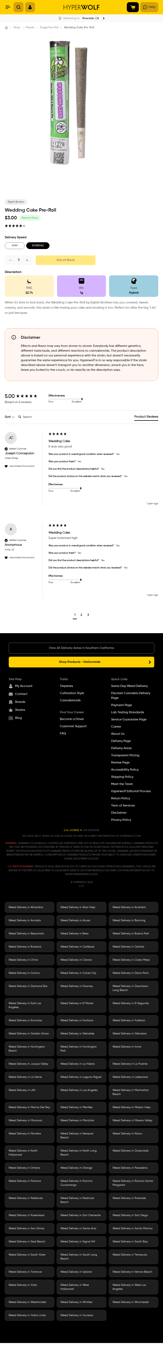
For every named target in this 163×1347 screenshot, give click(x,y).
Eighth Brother (16, 202)
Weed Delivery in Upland (76, 1271)
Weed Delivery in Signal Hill (77, 1241)
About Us (117, 734)
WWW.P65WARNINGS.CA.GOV (81, 874)
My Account (23, 686)
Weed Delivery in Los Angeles (79, 1090)
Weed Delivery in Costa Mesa (131, 959)
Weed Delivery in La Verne (25, 1077)
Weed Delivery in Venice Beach (132, 1271)
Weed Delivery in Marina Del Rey (29, 1107)
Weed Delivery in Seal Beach (27, 1241)
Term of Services (123, 805)
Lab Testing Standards (127, 712)
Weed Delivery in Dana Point (131, 973)
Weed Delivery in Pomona (25, 1181)
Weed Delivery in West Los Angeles (129, 1287)
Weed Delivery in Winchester (131, 1302)
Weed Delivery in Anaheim (129, 907)
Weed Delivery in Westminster (27, 1302)
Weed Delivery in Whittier (76, 1302)
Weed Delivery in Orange (76, 1167)
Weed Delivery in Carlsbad (77, 946)
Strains (20, 710)
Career (116, 726)
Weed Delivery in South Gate (27, 1254)
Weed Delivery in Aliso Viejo (77, 907)
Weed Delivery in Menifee (76, 1107)
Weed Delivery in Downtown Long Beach (130, 988)
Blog (18, 718)
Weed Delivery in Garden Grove (29, 1033)
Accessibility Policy (125, 769)
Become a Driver (72, 719)
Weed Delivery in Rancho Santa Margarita (133, 1183)
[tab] (146, 418)
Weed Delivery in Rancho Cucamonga (76, 1183)
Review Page (120, 762)
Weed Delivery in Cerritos (128, 946)
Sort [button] (8, 417)
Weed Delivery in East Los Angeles (25, 1005)
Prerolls (30, 27)
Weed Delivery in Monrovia (25, 1120)
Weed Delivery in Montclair (77, 1120)
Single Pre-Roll (49, 27)
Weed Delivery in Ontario (24, 1167)
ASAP (15, 245)
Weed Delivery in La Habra (77, 1063)
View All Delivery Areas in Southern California (81, 648)
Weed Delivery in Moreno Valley (132, 1120)
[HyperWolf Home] (81, 7)
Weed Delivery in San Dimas (26, 1228)
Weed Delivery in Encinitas (25, 1020)
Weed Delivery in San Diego (130, 1215)
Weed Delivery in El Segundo (131, 1003)
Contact (21, 694)
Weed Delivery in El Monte (76, 1003)
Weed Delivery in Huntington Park (78, 1048)
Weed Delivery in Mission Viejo (131, 1107)
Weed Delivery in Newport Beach (76, 1135)
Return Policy (120, 798)
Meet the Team (122, 784)
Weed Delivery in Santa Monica (132, 1228)
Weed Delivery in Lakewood (130, 1077)
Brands (20, 702)
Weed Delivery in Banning (129, 920)
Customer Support (73, 726)
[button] (75, 615)
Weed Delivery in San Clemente (80, 1215)
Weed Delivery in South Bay (130, 1241)
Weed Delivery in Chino (23, 959)
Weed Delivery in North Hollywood (23, 1152)
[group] (26, 396)
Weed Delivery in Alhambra (26, 907)
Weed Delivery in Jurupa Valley (28, 1063)
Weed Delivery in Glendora (130, 1033)
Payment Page (121, 705)
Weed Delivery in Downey (76, 986)
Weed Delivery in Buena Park (131, 933)
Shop (17, 27)
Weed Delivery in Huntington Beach (27, 1048)
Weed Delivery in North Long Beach (78, 1152)
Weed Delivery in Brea (74, 933)
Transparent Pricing (125, 755)
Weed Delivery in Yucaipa (76, 1315)
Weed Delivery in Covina (24, 973)
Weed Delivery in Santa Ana (78, 1228)
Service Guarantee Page (129, 719)
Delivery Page (121, 741)
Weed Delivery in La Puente (130, 1063)
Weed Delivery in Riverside (129, 1198)
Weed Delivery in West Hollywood (74, 1287)
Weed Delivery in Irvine (127, 1046)
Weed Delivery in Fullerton (129, 1020)
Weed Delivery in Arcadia (25, 920)
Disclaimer (118, 812)
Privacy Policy (121, 820)
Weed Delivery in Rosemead (26, 1215)
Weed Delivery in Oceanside (130, 1150)
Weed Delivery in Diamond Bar (28, 986)
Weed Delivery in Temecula (130, 1254)
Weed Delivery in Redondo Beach (77, 1200)
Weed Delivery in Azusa (75, 920)
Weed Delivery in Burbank (25, 946)
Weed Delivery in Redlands (26, 1198)
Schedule (38, 245)
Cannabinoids (70, 700)
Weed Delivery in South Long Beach (78, 1256)
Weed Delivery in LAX (22, 1090)
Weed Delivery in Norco (127, 1133)
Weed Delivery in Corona (76, 959)
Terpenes (66, 686)
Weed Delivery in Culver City (78, 973)
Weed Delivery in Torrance (25, 1271)
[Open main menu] (8, 7)
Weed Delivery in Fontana (76, 1020)
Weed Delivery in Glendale (77, 1033)
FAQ (63, 733)
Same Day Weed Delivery (129, 686)
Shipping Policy (122, 777)
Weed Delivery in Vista (23, 1285)
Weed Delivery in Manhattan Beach (131, 1092)
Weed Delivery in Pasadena (130, 1167)
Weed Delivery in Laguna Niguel (80, 1077)
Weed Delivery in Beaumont (26, 933)
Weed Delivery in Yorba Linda (27, 1315)
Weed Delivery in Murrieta (25, 1133)
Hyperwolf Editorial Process (131, 791)
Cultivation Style (72, 693)
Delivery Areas (121, 748)
